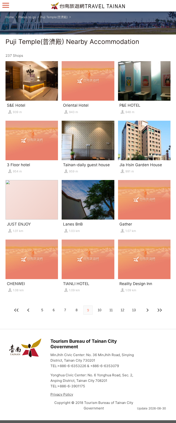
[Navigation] (5, 5)
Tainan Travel (88, 5)
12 (122, 310)
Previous (147, 310)
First (16, 310)
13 (134, 310)
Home (10, 17)
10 (99, 310)
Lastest (159, 310)
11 (111, 310)
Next (28, 310)
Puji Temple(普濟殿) (54, 17)
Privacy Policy (61, 394)
